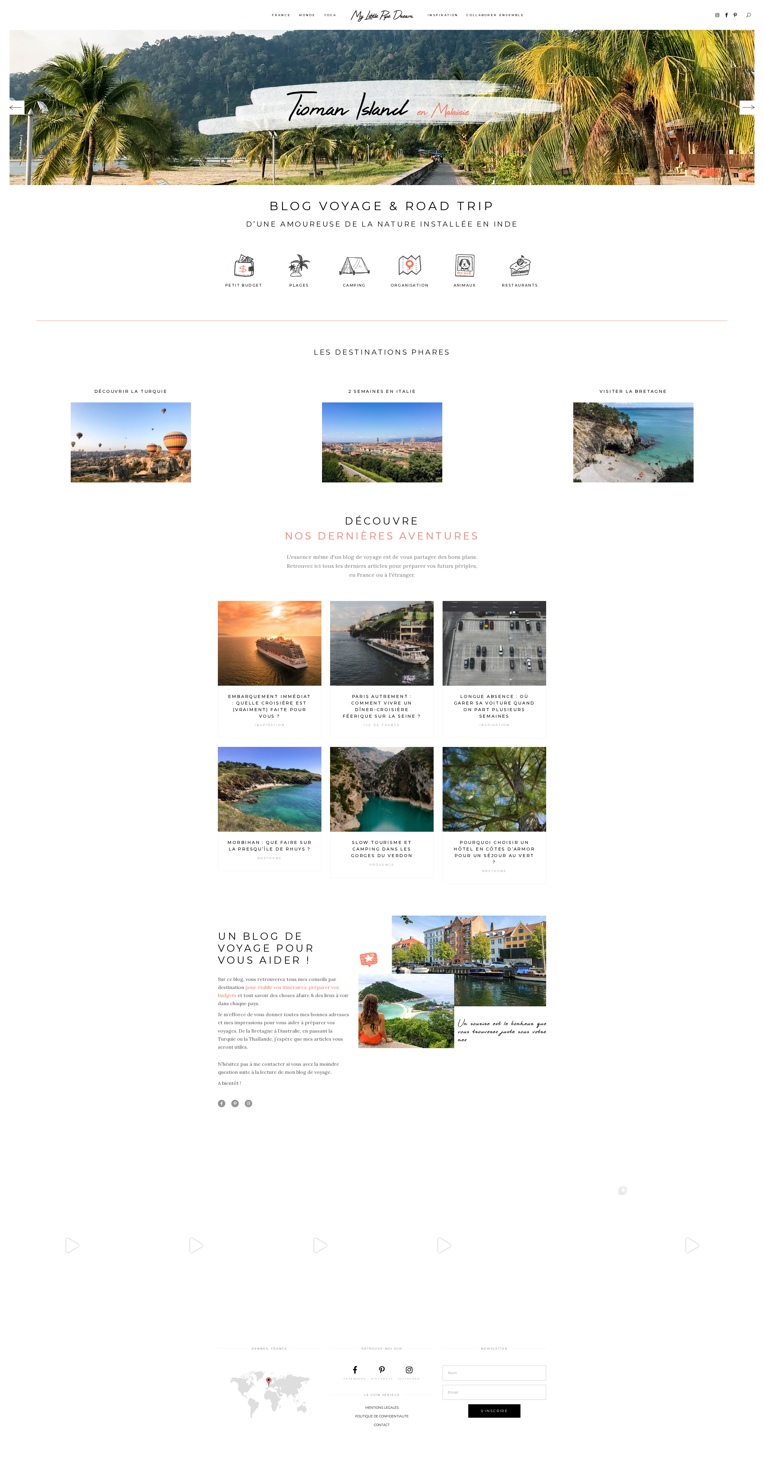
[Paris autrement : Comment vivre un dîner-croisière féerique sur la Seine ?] (382, 643)
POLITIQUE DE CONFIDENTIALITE (382, 1416)
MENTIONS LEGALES (382, 1407)
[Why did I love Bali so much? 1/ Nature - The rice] (692, 1245)
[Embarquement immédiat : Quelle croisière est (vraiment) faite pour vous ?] (269, 643)
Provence (382, 865)
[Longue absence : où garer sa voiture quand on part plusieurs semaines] (494, 643)
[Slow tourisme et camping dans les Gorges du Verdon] (382, 789)
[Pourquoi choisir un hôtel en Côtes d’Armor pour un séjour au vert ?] (494, 789)
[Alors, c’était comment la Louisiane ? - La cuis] (320, 1245)
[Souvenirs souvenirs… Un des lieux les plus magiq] (72, 1245)
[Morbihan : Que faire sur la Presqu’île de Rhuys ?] (269, 789)
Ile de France (382, 725)
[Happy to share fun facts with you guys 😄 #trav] (196, 1245)
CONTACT (382, 1425)
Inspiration (270, 725)
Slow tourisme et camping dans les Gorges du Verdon (382, 849)
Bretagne (270, 858)
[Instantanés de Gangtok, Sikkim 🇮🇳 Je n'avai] (568, 1245)
